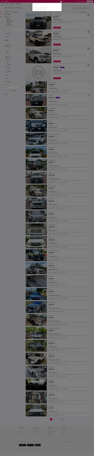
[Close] (61, 2)
